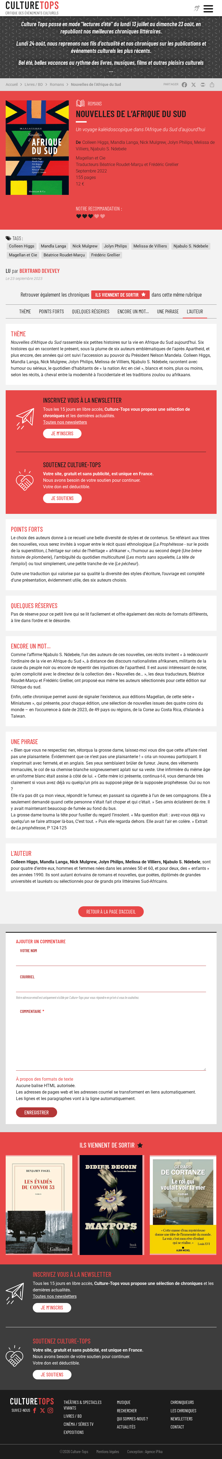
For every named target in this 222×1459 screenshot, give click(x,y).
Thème (25, 311)
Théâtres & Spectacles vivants (83, 1404)
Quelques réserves (90, 311)
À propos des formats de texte (44, 1079)
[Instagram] (50, 1410)
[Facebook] (34, 1410)
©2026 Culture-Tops (74, 1451)
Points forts (51, 311)
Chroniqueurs (182, 1402)
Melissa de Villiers (150, 246)
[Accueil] (32, 8)
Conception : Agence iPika (144, 1451)
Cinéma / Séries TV (78, 1424)
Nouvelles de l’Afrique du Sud (96, 84)
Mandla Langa (53, 246)
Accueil (12, 84)
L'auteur (195, 311)
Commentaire (30, 1011)
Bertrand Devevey (39, 270)
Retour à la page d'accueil (111, 912)
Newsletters (181, 1418)
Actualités (126, 1426)
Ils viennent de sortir (117, 294)
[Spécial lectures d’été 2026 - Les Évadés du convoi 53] (39, 1205)
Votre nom (28, 950)
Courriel (27, 976)
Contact (177, 1426)
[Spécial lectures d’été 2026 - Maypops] (111, 1205)
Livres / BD (34, 84)
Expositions (74, 1432)
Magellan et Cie (23, 255)
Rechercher (126, 1410)
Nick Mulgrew (85, 246)
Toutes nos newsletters (65, 422)
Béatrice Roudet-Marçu (64, 255)
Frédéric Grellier (105, 255)
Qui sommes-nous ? (132, 1418)
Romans (57, 84)
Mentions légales (107, 1451)
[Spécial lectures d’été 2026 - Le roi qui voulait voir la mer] (183, 1205)
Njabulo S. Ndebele (191, 246)
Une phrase (168, 311)
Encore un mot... (133, 311)
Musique (123, 1402)
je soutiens (62, 498)
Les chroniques (183, 1410)
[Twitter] (42, 1410)
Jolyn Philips (115, 246)
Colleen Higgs (21, 246)
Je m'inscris (62, 433)
